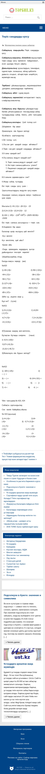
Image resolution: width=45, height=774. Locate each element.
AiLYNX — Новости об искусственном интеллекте (25, 768)
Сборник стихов (22, 743)
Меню (3, 2)
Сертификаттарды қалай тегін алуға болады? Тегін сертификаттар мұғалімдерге (20, 498)
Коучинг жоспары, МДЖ (16, 550)
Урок (22, 734)
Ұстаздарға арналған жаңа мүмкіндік (22, 493)
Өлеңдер (10, 575)
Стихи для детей (13, 561)
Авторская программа (23, 729)
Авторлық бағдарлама (16, 541)
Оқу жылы (11, 558)
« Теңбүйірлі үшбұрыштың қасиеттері (18, 454)
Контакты (22, 753)
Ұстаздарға (11, 544)
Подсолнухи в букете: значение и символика (22, 597)
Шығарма (10, 569)
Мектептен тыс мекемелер (17, 555)
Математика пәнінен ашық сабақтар (19, 45)
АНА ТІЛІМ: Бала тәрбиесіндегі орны (22, 527)
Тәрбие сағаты (12, 567)
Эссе (8, 572)
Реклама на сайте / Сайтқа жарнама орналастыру (22, 758)
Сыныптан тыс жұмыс (16, 564)
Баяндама (10, 547)
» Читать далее (13, 642)
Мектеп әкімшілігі (13, 552)
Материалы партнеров (22, 748)
